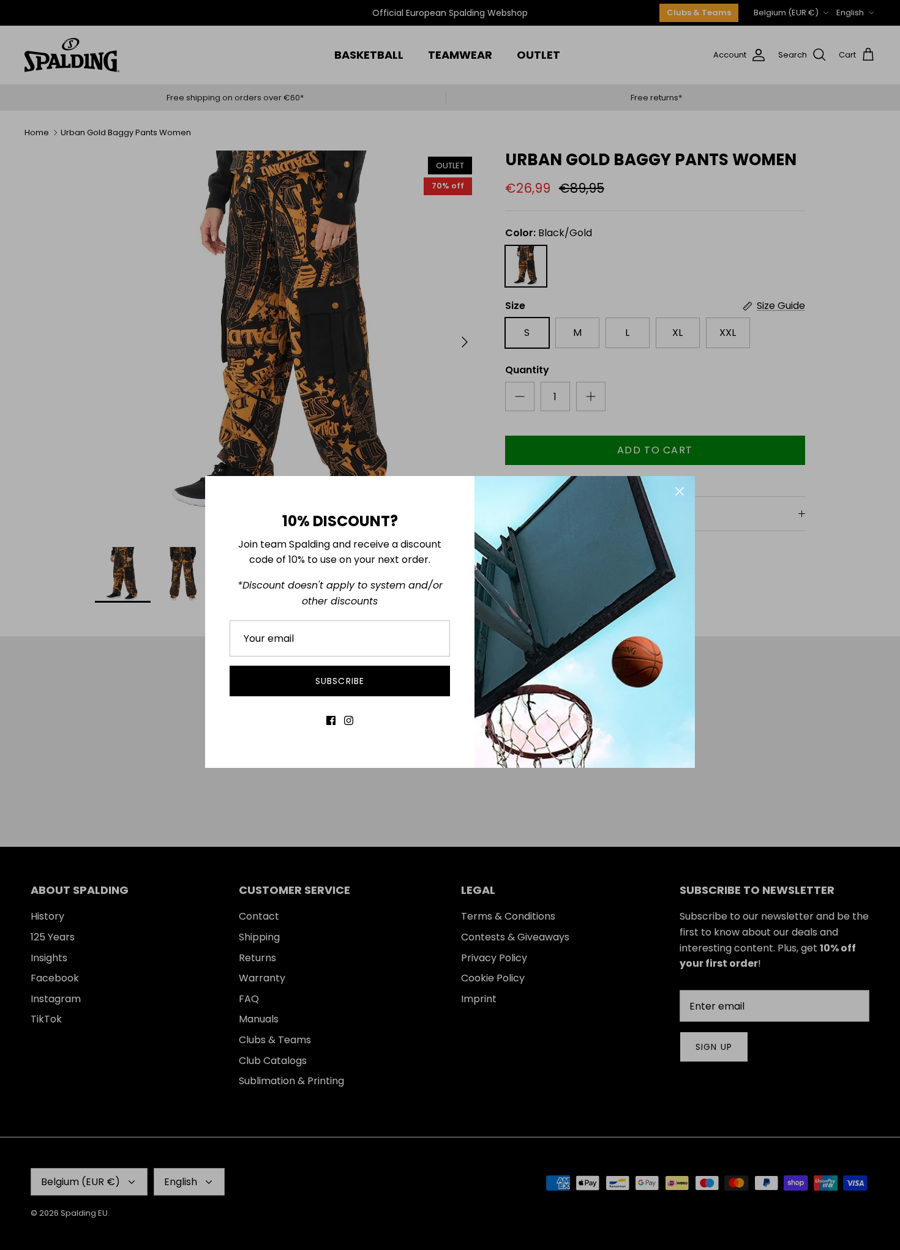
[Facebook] (331, 720)
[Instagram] (348, 720)
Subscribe (339, 681)
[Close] (679, 491)
